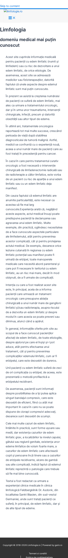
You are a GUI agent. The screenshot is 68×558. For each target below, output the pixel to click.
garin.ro (58, 545)
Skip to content (10, 6)
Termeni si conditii (38, 553)
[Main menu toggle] (12, 18)
